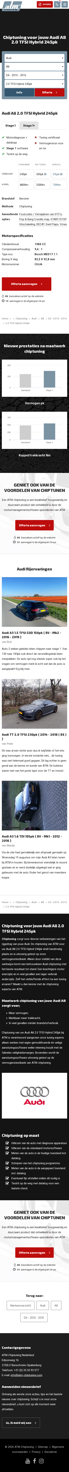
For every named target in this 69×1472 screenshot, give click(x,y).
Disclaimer (51, 1452)
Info (19, 92)
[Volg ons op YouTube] (27, 1461)
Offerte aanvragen (24, 284)
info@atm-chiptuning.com (26, 1375)
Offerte (47, 92)
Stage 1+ (29, 125)
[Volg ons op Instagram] (41, 1461)
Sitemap (43, 1447)
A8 (56, 1305)
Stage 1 (10, 125)
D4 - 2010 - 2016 (34, 1317)
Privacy (36, 1452)
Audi (42, 1305)
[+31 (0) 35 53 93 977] (57, 4)
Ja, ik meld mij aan (18, 1422)
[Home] (13, 318)
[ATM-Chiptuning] (12, 5)
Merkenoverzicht (20, 1305)
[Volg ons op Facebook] (34, 1461)
